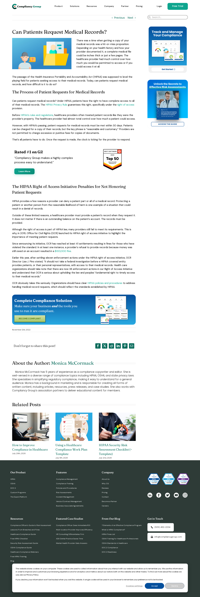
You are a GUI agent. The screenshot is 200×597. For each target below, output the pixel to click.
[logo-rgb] (27, 5)
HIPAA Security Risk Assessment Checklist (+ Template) (115, 449)
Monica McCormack (72, 363)
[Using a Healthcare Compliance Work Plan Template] (73, 414)
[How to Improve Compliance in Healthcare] (30, 414)
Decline (174, 586)
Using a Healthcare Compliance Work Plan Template (71, 449)
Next (130, 17)
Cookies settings (134, 586)
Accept (154, 586)
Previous (119, 17)
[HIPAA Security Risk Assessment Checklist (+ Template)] (117, 414)
